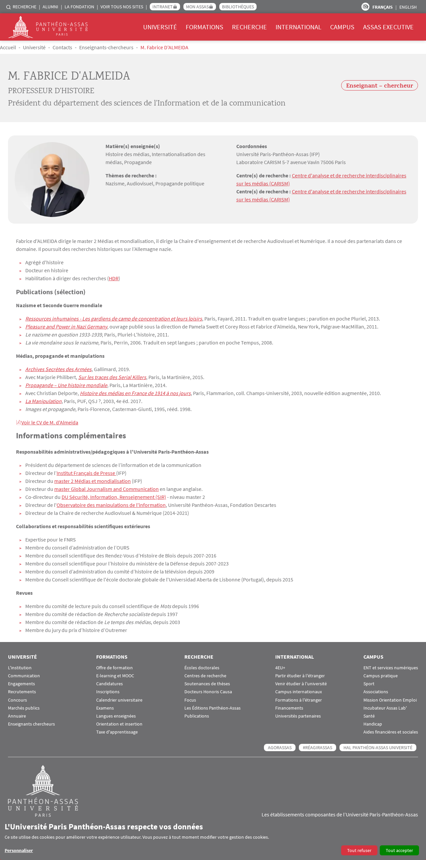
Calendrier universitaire (119, 700)
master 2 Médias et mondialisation (92, 481)
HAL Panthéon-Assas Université (377, 747)
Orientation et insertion (119, 724)
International (298, 27)
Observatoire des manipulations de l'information (111, 505)
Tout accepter (399, 850)
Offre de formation (114, 668)
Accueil (8, 47)
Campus (342, 27)
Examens (105, 708)
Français (382, 7)
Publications (196, 716)
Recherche (24, 7)
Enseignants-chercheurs (106, 47)
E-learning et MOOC (115, 676)
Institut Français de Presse (86, 473)
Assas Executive (388, 27)
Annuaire (17, 716)
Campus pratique (380, 676)
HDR (113, 278)
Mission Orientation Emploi (390, 700)
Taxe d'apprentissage (117, 732)
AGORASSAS (280, 747)
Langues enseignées (116, 716)
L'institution (20, 668)
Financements (289, 708)
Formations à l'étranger (298, 700)
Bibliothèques (238, 6)
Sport (368, 684)
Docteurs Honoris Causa (208, 692)
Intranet (162, 6)
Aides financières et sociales (390, 732)
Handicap (372, 724)
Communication (24, 676)
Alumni (50, 7)
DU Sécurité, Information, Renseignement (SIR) (114, 497)
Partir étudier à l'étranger (300, 676)
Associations (375, 692)
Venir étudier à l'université (301, 684)
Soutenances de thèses (207, 684)
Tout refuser (359, 850)
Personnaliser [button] (19, 850)
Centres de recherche (205, 676)
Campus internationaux (298, 692)
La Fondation (79, 7)
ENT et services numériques (390, 668)
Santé (369, 716)
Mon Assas (197, 6)
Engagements (21, 684)
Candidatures (109, 684)
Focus (190, 700)
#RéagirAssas (317, 747)
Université (160, 27)
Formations (204, 27)
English (408, 7)
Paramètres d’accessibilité (365, 7)
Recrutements (22, 692)
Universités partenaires (298, 716)
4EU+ (280, 668)
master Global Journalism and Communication (106, 489)
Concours (17, 700)
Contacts (62, 47)
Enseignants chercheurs (31, 724)
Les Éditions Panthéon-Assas (212, 708)
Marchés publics (24, 708)
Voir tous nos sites (122, 7)
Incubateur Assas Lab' (385, 708)
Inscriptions (107, 692)
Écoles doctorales (201, 668)
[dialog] (213, 838)
